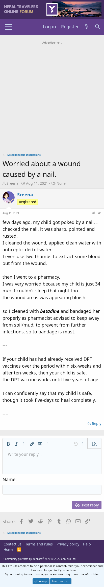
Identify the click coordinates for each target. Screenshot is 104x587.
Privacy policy (68, 544)
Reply (96, 423)
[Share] (93, 213)
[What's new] (86, 26)
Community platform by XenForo (40, 559)
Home (8, 549)
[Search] (97, 26)
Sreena (12, 183)
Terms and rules (39, 544)
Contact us (12, 544)
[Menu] (8, 27)
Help (87, 544)
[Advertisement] (52, 98)
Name (9, 479)
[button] (8, 444)
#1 (99, 213)
